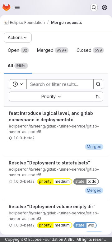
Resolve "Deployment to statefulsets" (49, 162)
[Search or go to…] (94, 7)
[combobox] (51, 96)
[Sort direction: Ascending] (98, 96)
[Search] (98, 84)
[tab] (18, 50)
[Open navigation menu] (17, 7)
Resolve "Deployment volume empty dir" (52, 206)
